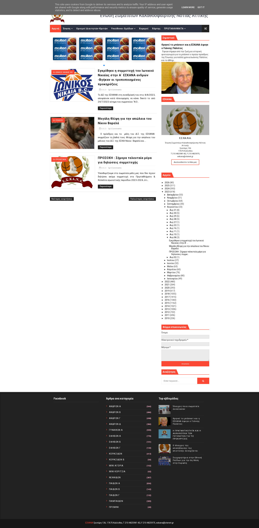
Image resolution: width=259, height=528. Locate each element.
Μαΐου (170, 266)
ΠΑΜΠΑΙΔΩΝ (116, 501)
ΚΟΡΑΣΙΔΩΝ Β (117, 459)
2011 (167, 315)
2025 (167, 185)
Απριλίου (172, 269)
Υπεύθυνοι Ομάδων (122, 28)
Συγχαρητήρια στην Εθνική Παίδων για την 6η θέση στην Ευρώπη (187, 460)
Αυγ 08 (173, 237)
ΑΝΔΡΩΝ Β (115, 412)
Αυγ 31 (173, 210)
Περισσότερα (105, 108)
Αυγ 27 (173, 222)
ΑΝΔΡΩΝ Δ (115, 424)
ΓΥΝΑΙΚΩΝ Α (116, 430)
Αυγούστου (173, 207)
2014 (167, 306)
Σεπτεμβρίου (173, 204)
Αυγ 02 (173, 257)
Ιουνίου (171, 263)
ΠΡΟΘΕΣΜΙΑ (61, 159)
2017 (167, 297)
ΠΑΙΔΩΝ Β (114, 489)
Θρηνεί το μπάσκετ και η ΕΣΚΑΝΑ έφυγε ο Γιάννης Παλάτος (186, 421)
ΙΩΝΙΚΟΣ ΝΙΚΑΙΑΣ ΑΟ (64, 72)
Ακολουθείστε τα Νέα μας (185, 162)
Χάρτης (156, 28)
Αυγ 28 (173, 219)
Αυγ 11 (173, 231)
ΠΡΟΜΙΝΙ (114, 507)
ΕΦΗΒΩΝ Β (115, 442)
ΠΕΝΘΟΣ (59, 120)
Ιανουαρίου (172, 278)
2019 (167, 291)
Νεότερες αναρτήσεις (61, 199)
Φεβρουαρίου (174, 275)
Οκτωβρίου (173, 201)
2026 (167, 182)
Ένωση (66, 28)
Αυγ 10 (173, 234)
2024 (167, 188)
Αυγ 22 (173, 225)
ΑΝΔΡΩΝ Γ (115, 418)
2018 (167, 294)
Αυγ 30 (173, 213)
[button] (104, 65)
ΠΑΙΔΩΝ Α (114, 483)
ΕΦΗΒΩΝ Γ (115, 448)
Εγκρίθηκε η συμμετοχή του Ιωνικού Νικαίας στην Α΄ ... (186, 241)
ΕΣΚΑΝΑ (89, 523)
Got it (201, 7)
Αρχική (55, 28)
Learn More (188, 7)
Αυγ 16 (173, 228)
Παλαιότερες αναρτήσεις (142, 199)
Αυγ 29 (173, 216)
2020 (167, 288)
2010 (167, 318)
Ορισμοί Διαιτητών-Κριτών (92, 28)
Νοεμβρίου (172, 197)
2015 (167, 303)
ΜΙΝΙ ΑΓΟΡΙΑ (116, 465)
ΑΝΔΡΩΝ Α (115, 406)
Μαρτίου (171, 272)
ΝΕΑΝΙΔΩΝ (115, 477)
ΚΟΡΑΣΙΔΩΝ (115, 454)
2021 (167, 284)
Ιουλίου (171, 260)
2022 (167, 281)
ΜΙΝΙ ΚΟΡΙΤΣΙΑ (117, 471)
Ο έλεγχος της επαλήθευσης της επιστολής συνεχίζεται (185, 448)
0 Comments (115, 90)
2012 (167, 312)
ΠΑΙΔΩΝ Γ (114, 495)
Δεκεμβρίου (173, 194)
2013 (167, 309)
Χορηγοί (144, 28)
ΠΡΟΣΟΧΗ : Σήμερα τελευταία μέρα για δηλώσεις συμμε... (187, 252)
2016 (167, 300)
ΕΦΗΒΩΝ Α (115, 436)
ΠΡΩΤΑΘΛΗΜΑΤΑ (173, 28)
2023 (167, 191)
